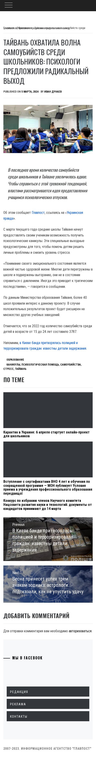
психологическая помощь (40, 364)
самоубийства (70, 364)
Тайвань (20, 368)
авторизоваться (80, 631)
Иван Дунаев (53, 91)
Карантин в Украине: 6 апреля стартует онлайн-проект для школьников (46, 434)
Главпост (38, 212)
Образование (15, 359)
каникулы (13, 364)
